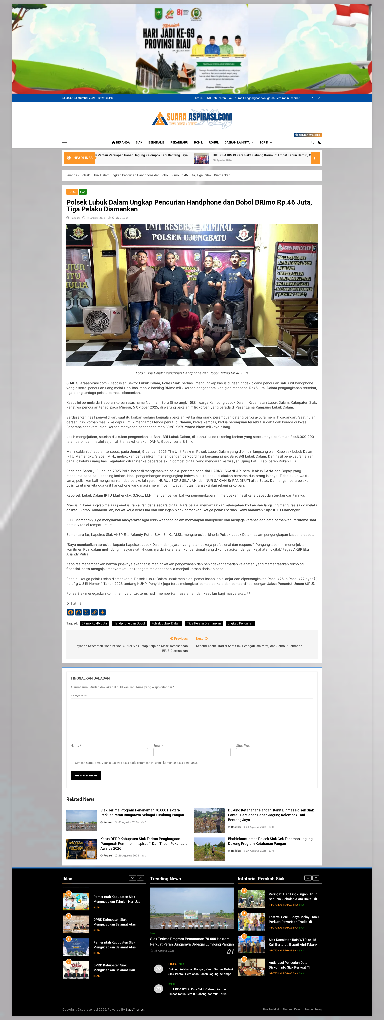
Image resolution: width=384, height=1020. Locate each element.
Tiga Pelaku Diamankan (204, 623)
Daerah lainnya (237, 142)
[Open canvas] (64, 142)
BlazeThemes (135, 1009)
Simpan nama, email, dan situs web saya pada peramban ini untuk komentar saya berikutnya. (136, 763)
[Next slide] (319, 97)
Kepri (171, 984)
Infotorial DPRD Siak (114, 973)
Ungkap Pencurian (240, 623)
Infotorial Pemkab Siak (283, 905)
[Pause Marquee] (315, 158)
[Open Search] (312, 142)
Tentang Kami (292, 1009)
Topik (264, 142)
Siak (139, 142)
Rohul (214, 142)
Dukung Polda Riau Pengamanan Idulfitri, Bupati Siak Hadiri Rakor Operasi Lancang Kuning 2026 (293, 968)
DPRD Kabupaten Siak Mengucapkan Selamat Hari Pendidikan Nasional (114, 945)
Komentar (79, 696)
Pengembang (313, 1009)
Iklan (96, 905)
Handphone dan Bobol (129, 623)
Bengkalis (156, 142)
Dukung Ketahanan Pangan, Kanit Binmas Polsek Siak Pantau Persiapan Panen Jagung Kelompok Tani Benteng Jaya (271, 815)
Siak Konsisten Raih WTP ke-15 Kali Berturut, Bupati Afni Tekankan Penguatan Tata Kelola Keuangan (295, 899)
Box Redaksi (271, 1009)
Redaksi (75, 218)
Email (158, 746)
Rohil (198, 142)
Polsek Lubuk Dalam (166, 623)
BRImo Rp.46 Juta (94, 623)
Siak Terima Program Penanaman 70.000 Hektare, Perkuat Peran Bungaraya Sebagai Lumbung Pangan (252, 97)
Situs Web (243, 746)
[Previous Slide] (313, 97)
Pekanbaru (179, 142)
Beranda (122, 142)
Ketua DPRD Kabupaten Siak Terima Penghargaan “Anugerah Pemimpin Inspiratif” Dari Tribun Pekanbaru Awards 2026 (144, 843)
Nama (76, 746)
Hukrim (72, 192)
